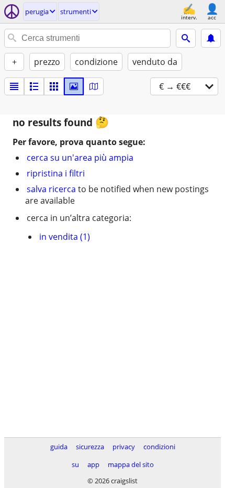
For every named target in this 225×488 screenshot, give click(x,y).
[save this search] (211, 38)
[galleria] (74, 86)
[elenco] (14, 86)
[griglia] (54, 86)
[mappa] (94, 86)
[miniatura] (34, 86)
